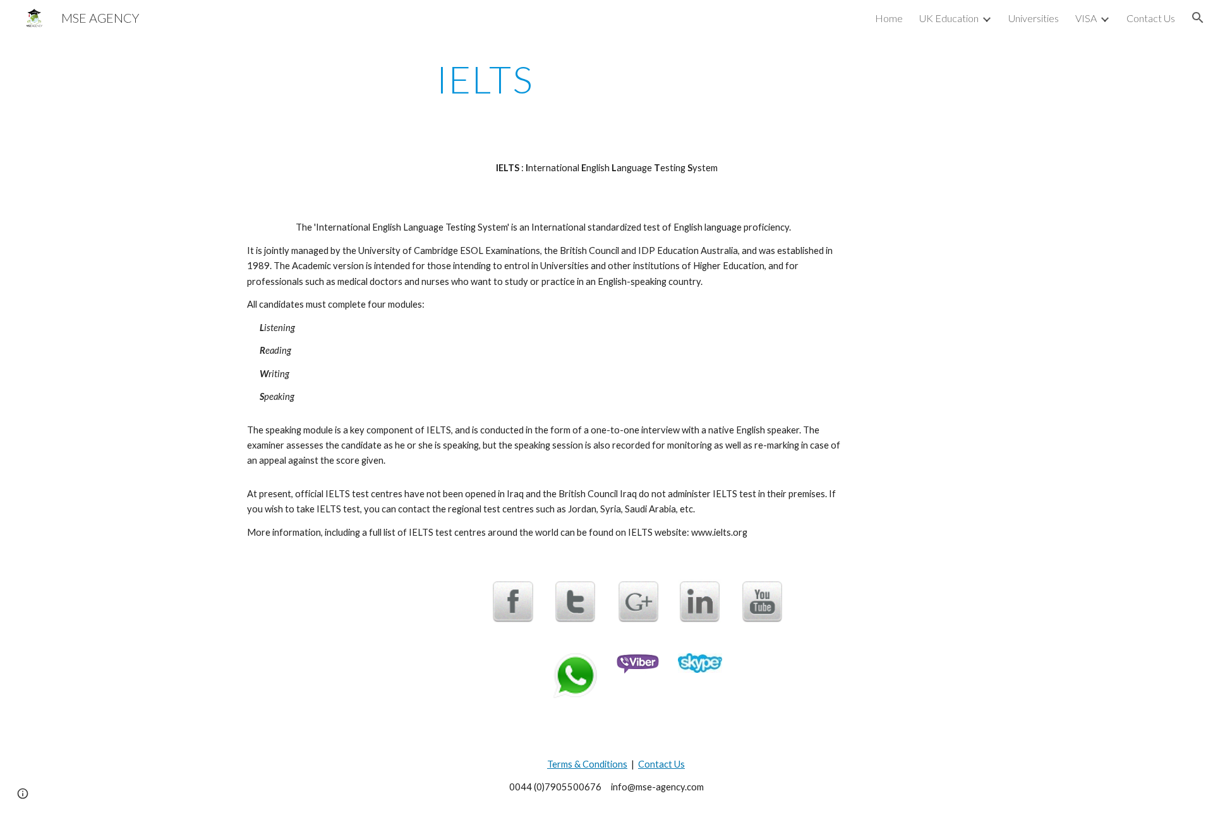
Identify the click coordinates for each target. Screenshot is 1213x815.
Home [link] (889, 18)
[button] (1198, 18)
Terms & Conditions (587, 764)
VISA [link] (1086, 18)
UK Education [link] (949, 18)
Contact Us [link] (1150, 18)
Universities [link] (1033, 18)
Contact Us (661, 764)
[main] (485, 79)
